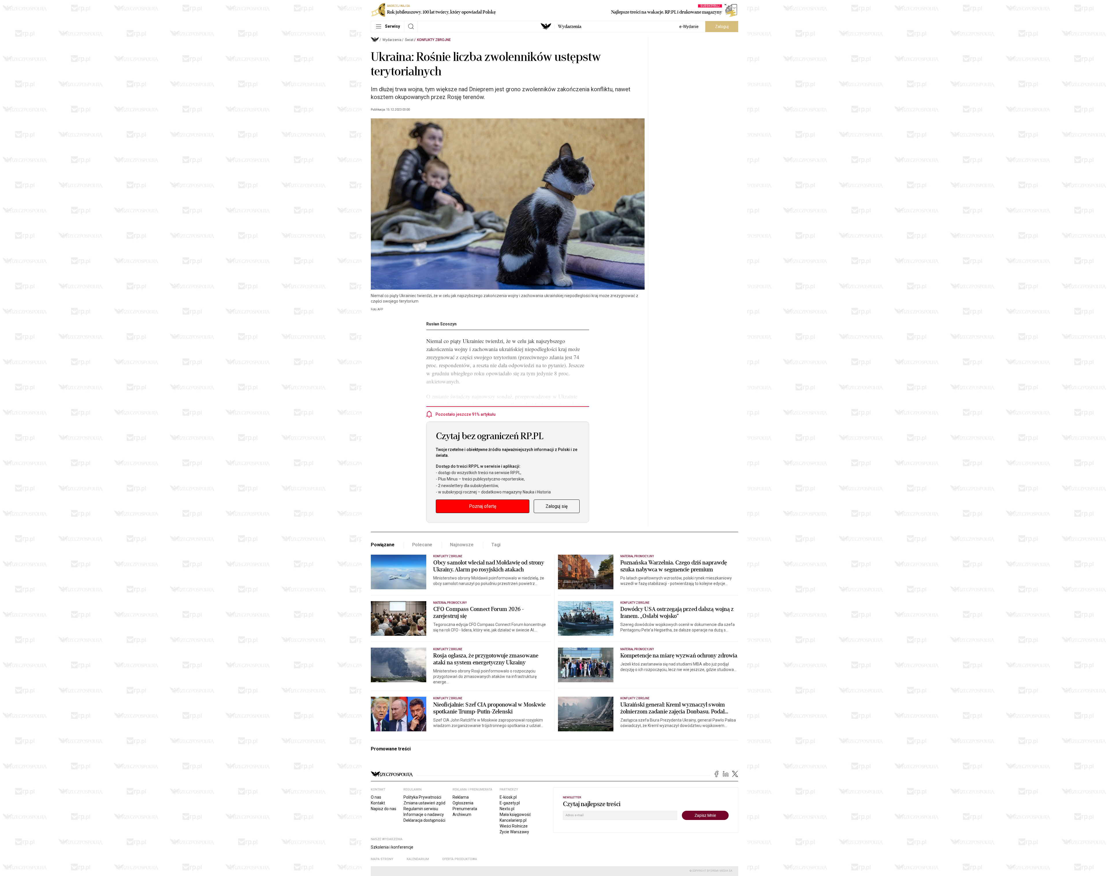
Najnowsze (462, 544)
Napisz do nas (383, 808)
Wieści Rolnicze (514, 826)
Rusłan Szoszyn (441, 324)
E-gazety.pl (510, 803)
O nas (376, 797)
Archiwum (462, 814)
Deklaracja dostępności (424, 820)
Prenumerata (465, 808)
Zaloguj (722, 26)
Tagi (495, 544)
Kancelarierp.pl (513, 820)
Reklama (461, 797)
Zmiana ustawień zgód (424, 803)
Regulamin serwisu (420, 808)
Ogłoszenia (463, 803)
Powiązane (383, 544)
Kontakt (378, 803)
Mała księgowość (515, 814)
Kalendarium (418, 859)
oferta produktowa (459, 859)
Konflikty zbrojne (434, 40)
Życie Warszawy (514, 832)
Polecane (422, 544)
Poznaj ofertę (482, 506)
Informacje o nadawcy (423, 814)
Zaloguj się (556, 506)
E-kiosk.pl (508, 797)
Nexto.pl (507, 808)
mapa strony (382, 859)
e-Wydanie (689, 26)
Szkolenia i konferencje (392, 847)
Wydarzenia (569, 26)
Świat (409, 40)
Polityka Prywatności (422, 797)
